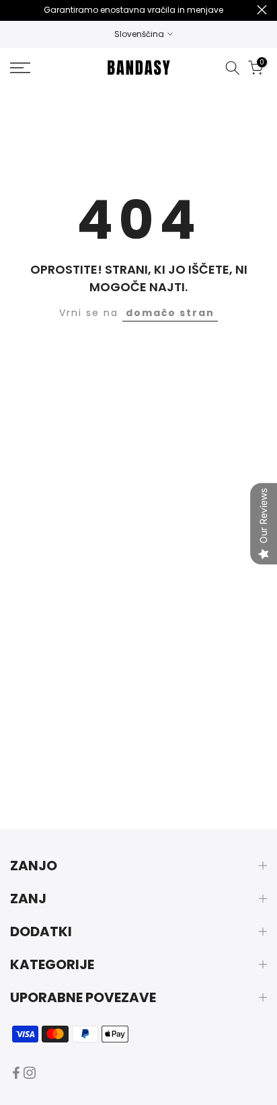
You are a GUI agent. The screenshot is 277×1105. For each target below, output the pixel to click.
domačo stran (170, 312)
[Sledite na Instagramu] (30, 1073)
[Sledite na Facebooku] (16, 1073)
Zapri (262, 10)
